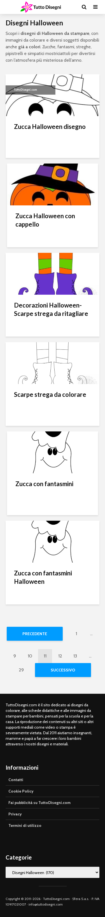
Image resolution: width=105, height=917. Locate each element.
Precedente (34, 633)
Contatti (15, 779)
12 (60, 656)
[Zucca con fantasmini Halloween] (52, 541)
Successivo (63, 670)
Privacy (15, 814)
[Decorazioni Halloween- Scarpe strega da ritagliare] (52, 273)
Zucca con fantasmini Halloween (43, 577)
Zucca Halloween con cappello (45, 220)
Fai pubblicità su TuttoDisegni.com (39, 802)
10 (30, 656)
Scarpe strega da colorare (50, 394)
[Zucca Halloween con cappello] (52, 184)
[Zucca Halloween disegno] (52, 94)
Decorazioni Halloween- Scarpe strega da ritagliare (51, 309)
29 (21, 670)
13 (75, 656)
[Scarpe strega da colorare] (52, 362)
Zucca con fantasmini (44, 484)
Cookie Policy (21, 791)
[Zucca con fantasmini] (52, 452)
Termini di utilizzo (24, 825)
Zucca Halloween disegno (50, 126)
